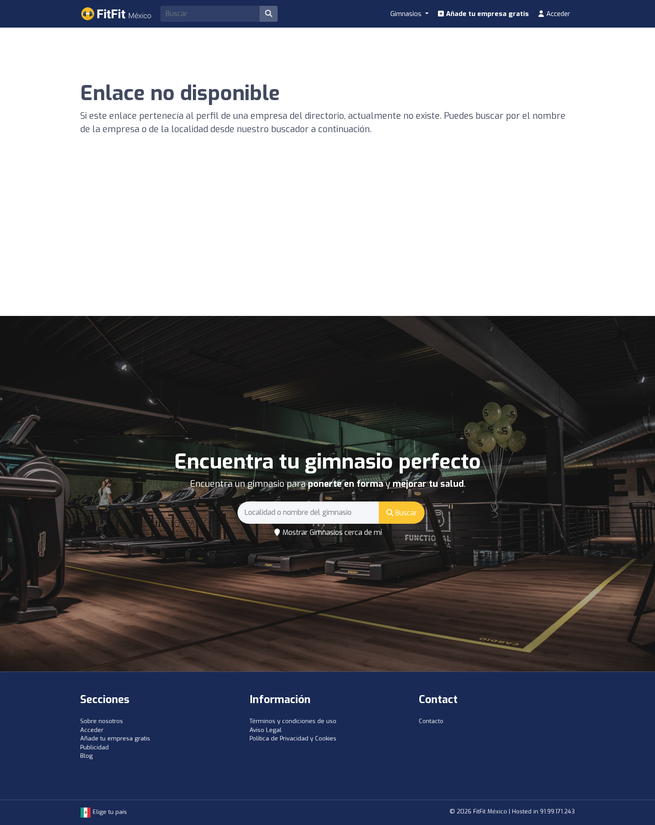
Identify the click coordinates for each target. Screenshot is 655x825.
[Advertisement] (327, 249)
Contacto (431, 721)
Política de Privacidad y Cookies (293, 738)
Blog (86, 756)
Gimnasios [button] (406, 13)
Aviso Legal (266, 730)
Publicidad (94, 747)
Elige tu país (109, 812)
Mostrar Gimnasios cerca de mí (331, 532)
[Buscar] (269, 14)
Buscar (405, 513)
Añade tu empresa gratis (486, 13)
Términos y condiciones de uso (293, 721)
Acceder (557, 13)
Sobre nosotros (101, 721)
